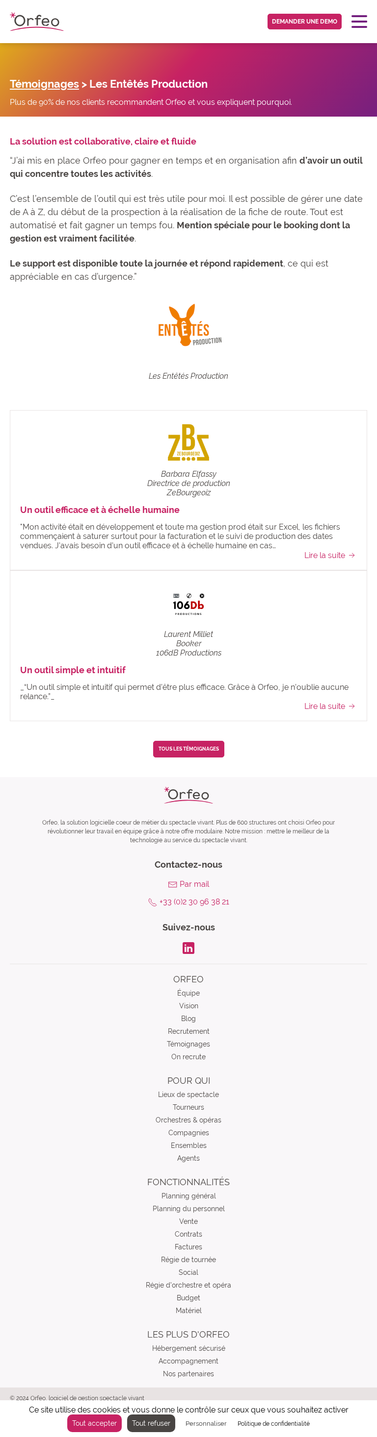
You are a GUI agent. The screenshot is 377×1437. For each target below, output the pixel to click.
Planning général (189, 1196)
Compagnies (188, 1133)
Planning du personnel (189, 1209)
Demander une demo (304, 21)
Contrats (188, 1234)
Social (188, 1272)
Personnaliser (206, 1423)
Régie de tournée (188, 1260)
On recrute (188, 1057)
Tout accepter (94, 1423)
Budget (188, 1298)
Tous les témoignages (189, 749)
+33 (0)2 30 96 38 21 (194, 901)
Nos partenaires (188, 1374)
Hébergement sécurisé (188, 1348)
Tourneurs (188, 1107)
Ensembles (189, 1145)
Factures (188, 1247)
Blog (188, 1019)
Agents (188, 1158)
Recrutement (189, 1031)
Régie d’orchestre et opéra (188, 1285)
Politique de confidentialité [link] (274, 1423)
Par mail (194, 884)
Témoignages (44, 83)
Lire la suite (324, 555)
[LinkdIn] (188, 947)
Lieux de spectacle (188, 1094)
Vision (188, 1006)
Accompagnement (188, 1361)
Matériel (189, 1311)
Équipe (188, 993)
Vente (188, 1221)
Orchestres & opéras (188, 1120)
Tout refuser (151, 1423)
